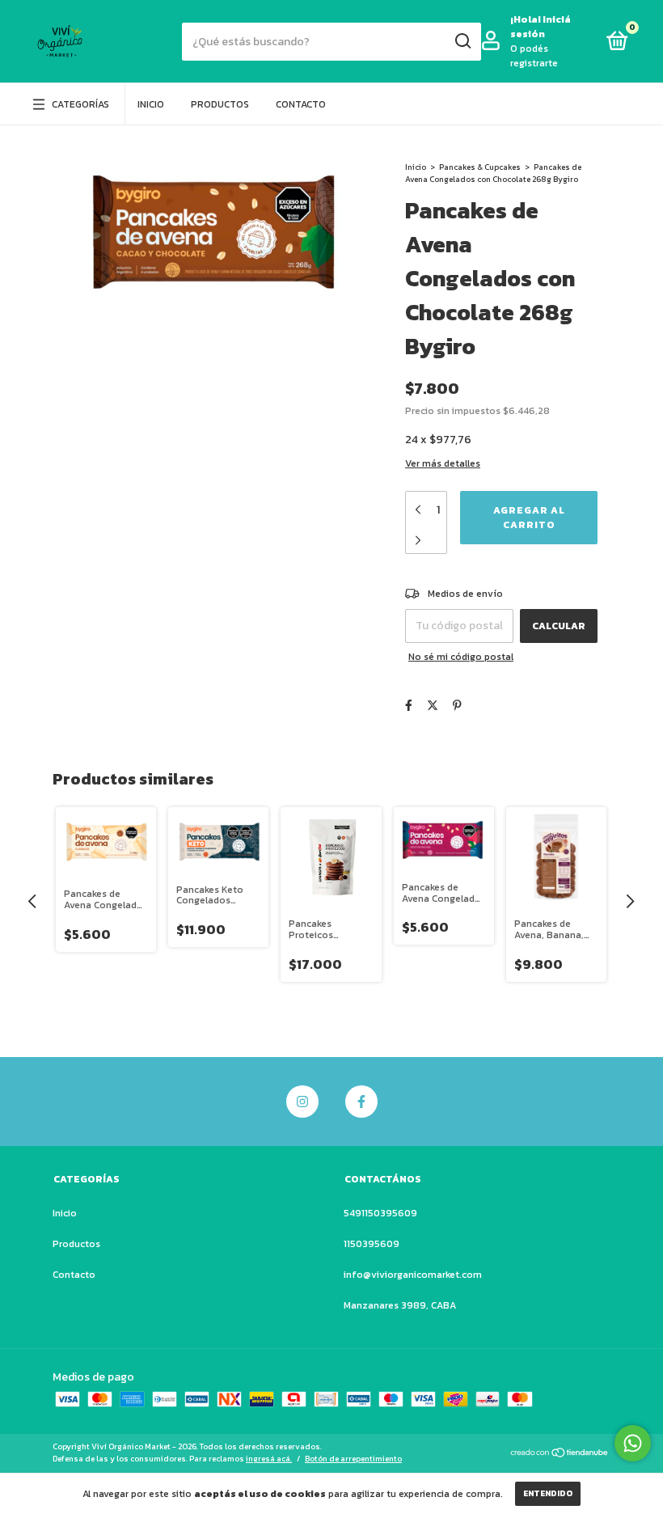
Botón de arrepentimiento (353, 1459)
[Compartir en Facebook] (408, 705)
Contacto (301, 104)
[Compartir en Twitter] (432, 705)
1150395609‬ (371, 1244)
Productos (220, 104)
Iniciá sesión (540, 26)
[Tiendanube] (559, 1454)
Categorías (80, 104)
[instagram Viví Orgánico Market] (302, 1101)
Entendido (547, 1493)
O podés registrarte (534, 55)
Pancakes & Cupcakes (480, 167)
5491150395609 (380, 1213)
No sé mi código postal (460, 656)
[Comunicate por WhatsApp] (632, 1443)
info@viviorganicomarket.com (413, 1274)
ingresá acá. (269, 1459)
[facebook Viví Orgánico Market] (361, 1101)
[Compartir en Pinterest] (457, 705)
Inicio (150, 104)
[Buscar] (462, 41)
